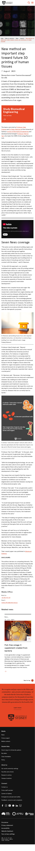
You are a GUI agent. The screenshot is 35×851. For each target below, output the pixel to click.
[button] (29, 3)
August (22, 38)
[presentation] (18, 643)
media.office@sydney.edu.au (9, 602)
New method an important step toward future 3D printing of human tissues (17, 40)
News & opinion (9, 38)
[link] (17, 735)
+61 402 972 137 (5, 597)
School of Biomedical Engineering (18, 131)
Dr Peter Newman (15, 129)
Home (2, 38)
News (17, 38)
